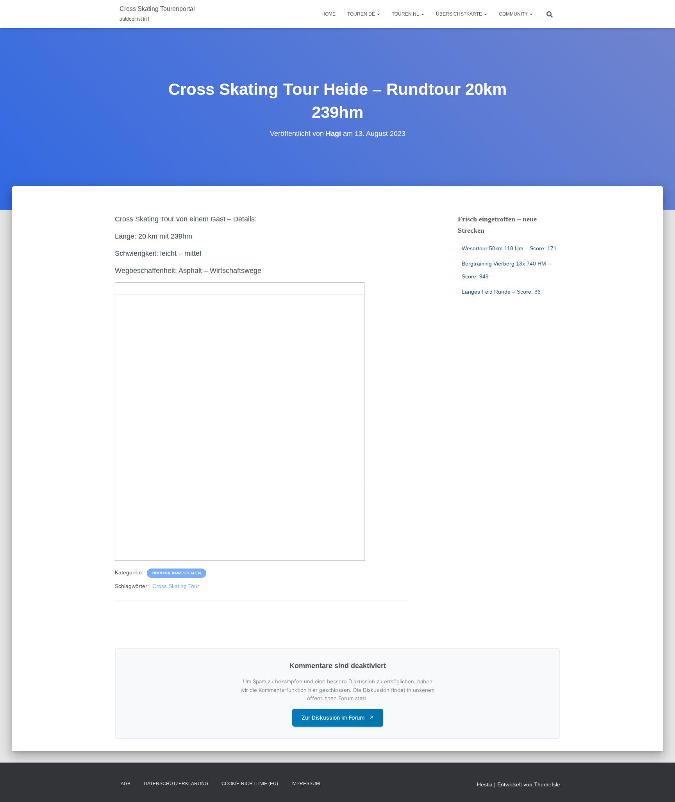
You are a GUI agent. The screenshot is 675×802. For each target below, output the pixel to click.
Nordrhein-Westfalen (176, 573)
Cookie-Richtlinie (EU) (249, 783)
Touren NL (406, 14)
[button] (378, 14)
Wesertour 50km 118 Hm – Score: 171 (509, 248)
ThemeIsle (547, 784)
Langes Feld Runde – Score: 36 (501, 292)
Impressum (305, 783)
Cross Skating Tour (175, 586)
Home (328, 14)
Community (514, 14)
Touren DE (361, 14)
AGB (125, 783)
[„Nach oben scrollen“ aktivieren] (660, 786)
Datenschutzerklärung (176, 783)
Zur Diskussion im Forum (338, 717)
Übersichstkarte (459, 14)
